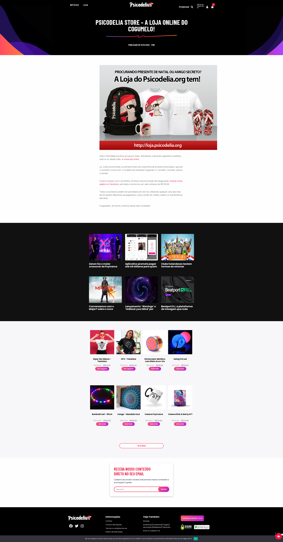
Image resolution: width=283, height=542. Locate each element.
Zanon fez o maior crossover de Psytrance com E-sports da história (104, 266)
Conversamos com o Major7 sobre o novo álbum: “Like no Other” (102, 309)
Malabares (157, 527)
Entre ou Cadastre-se (151, 531)
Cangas (165, 525)
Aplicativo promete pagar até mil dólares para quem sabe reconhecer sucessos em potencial (141, 267)
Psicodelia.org (141, 5)
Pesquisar (184, 7)
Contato (109, 521)
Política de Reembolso (114, 532)
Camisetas (157, 525)
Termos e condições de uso (116, 528)
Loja (85, 5)
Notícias (74, 5)
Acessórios (147, 525)
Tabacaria (166, 527)
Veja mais (141, 446)
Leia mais (155, 369)
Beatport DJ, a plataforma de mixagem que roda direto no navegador (177, 309)
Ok (196, 538)
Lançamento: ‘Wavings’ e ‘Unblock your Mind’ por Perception (140, 309)
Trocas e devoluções (114, 525)
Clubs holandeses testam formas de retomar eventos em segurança (176, 266)
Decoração (147, 527)
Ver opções (102, 369)
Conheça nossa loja (192, 518)
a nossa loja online (130, 159)
